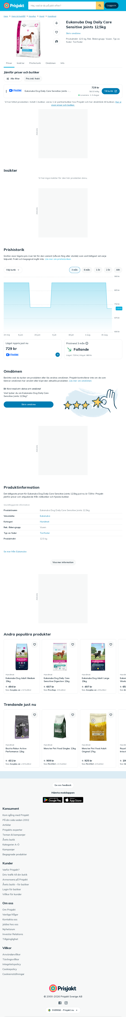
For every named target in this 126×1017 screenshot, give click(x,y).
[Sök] (100, 6)
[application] (63, 306)
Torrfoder (45, 533)
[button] (56, 23)
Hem (6, 16)
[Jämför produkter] (56, 41)
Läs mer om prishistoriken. (58, 259)
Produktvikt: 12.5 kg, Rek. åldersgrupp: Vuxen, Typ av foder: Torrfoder (93, 40)
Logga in (111, 5)
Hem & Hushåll (18, 16)
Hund (41, 16)
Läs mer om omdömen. (80, 380)
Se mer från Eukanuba (15, 551)
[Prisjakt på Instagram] (66, 1002)
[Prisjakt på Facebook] (60, 1002)
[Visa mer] (6, 91)
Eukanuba (45, 516)
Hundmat (52, 16)
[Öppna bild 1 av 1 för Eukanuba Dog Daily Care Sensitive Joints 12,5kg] (28, 39)
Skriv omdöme (73, 33)
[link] (22, 666)
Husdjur (32, 16)
